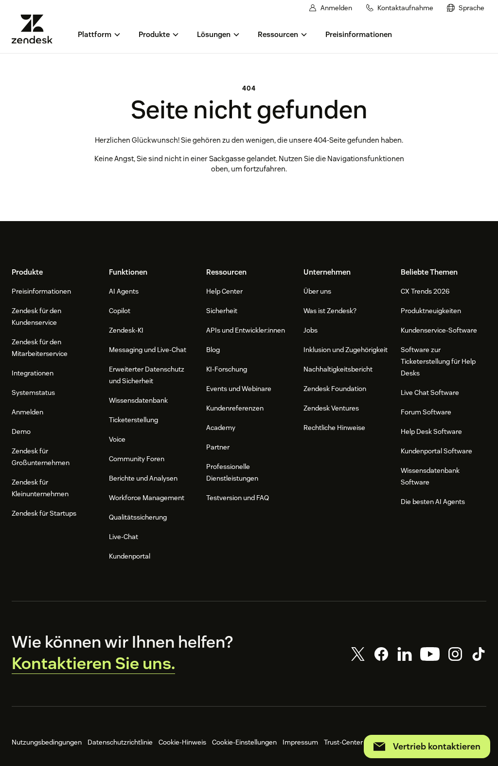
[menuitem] (465, 8)
